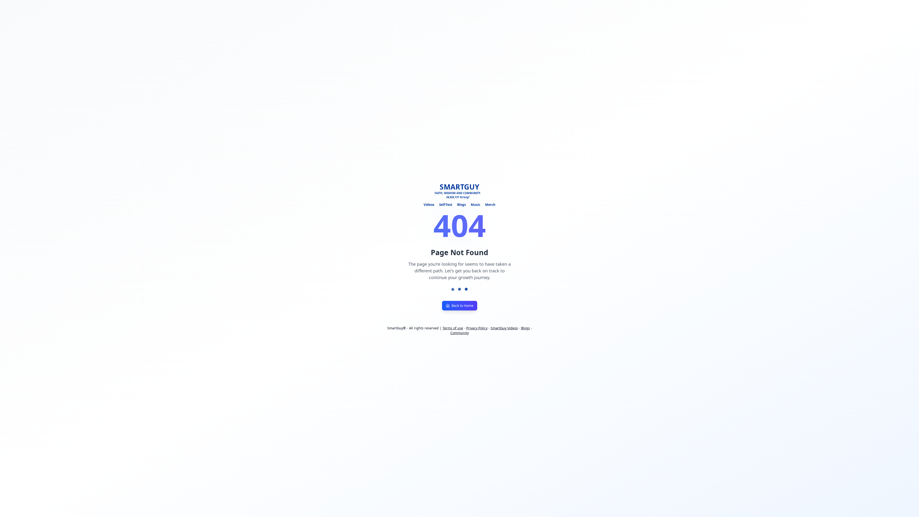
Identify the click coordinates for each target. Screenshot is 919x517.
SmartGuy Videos (504, 328)
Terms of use (453, 328)
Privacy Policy (477, 328)
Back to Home (462, 305)
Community (459, 333)
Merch (490, 204)
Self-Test (445, 204)
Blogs (461, 204)
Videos (429, 204)
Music (475, 204)
